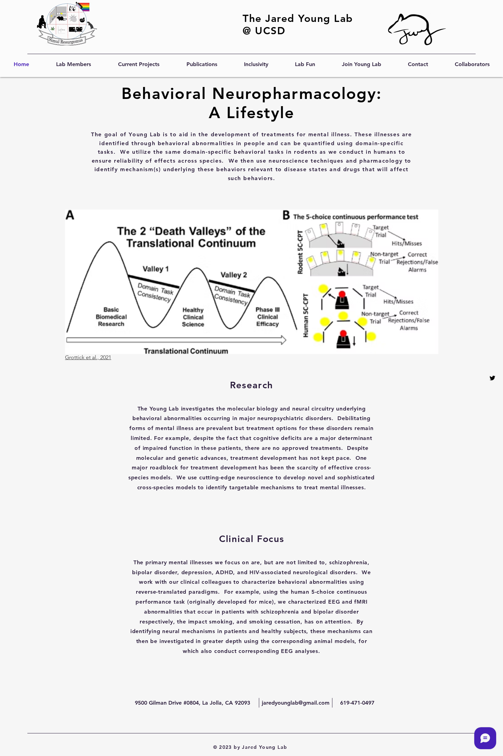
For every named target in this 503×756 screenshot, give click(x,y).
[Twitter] (492, 378)
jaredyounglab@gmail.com (296, 703)
